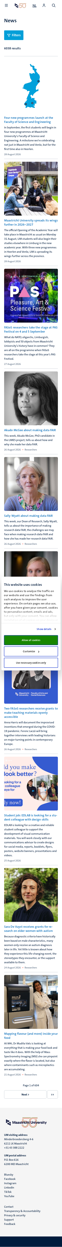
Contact (8, 1207)
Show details (44, 629)
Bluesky (8, 1174)
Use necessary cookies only (31, 662)
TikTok (8, 1192)
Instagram (10, 1183)
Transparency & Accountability (22, 1211)
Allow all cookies (31, 640)
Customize (29, 651)
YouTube (9, 1196)
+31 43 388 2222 (14, 1147)
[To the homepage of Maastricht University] (20, 6)
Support (9, 1219)
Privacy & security (14, 1215)
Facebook (10, 1179)
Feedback (9, 1224)
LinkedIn (9, 1187)
